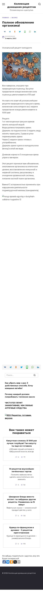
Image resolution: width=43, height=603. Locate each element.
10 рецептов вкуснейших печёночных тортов (21, 470)
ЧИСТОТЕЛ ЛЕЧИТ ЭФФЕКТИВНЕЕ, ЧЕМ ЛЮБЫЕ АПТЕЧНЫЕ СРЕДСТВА (19, 405)
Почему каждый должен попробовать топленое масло (20, 395)
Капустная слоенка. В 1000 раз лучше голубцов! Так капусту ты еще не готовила (21, 443)
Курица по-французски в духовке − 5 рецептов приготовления (21, 530)
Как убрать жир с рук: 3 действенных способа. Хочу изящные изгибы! (19, 385)
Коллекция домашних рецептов (21, 5)
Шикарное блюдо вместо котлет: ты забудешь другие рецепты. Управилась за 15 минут (21, 501)
